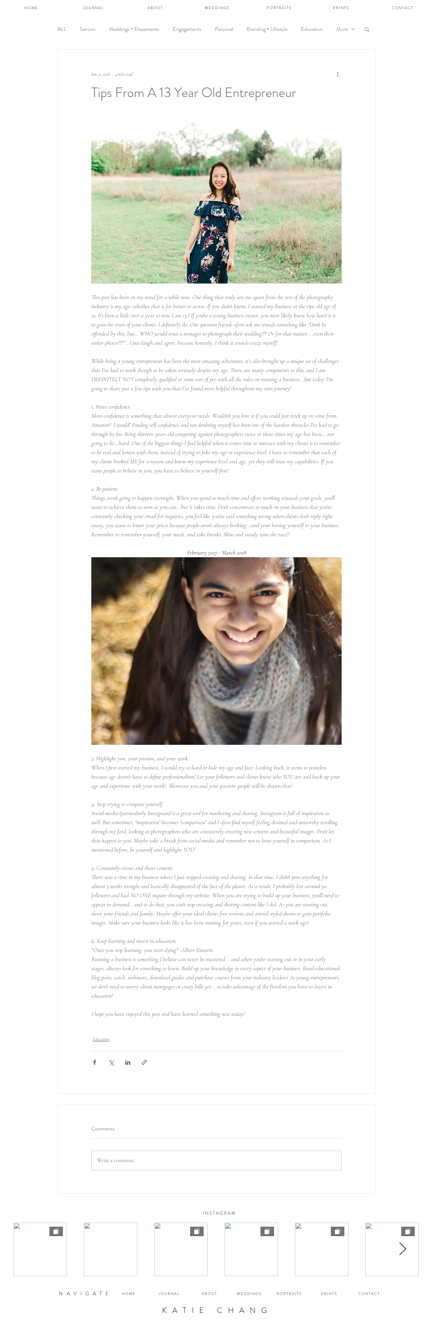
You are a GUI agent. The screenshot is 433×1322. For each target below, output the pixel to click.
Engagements (187, 29)
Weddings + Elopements (134, 29)
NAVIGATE (85, 1293)
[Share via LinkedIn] (127, 1062)
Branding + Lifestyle (267, 29)
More (342, 29)
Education (312, 29)
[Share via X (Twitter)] (111, 1062)
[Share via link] (144, 1062)
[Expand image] (231, 651)
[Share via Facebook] (94, 1062)
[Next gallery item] (334, 651)
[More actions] (338, 74)
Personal (224, 29)
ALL (62, 29)
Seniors (87, 29)
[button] (367, 29)
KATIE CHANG (217, 1310)
